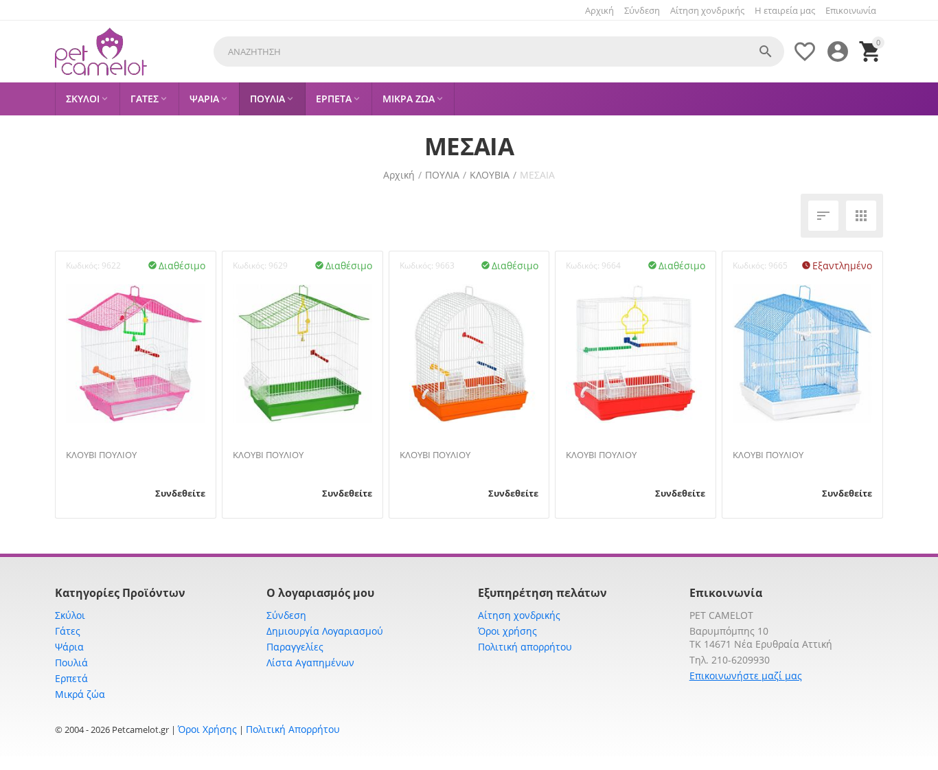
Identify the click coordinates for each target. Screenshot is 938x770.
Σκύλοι (70, 615)
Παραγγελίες (294, 646)
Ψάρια (69, 646)
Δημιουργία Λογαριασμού (324, 630)
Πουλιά (71, 662)
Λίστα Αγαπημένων (310, 662)
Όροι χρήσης (507, 630)
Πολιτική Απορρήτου (293, 729)
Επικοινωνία (850, 10)
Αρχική (599, 10)
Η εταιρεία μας (785, 10)
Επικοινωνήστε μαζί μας (745, 675)
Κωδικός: (83, 265)
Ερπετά (71, 678)
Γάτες (67, 630)
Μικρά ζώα (80, 694)
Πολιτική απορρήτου (525, 646)
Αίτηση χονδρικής (707, 10)
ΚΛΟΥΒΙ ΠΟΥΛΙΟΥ (101, 455)
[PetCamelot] (101, 51)
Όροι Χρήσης (207, 729)
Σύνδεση (642, 10)
